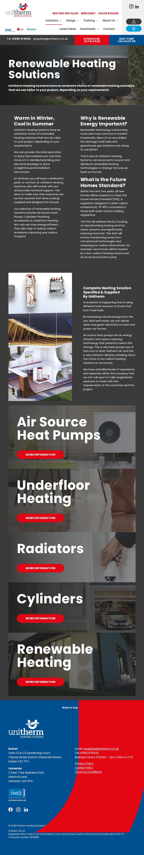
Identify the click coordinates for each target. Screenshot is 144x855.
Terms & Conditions (88, 772)
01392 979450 (21, 39)
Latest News (67, 29)
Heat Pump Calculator (127, 40)
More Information (40, 455)
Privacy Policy (84, 763)
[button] (134, 29)
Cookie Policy (84, 768)
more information (40, 568)
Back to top (70, 707)
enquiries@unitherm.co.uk (101, 749)
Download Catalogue (92, 40)
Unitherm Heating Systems (31, 825)
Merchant (88, 13)
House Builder (108, 13)
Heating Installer (65, 13)
